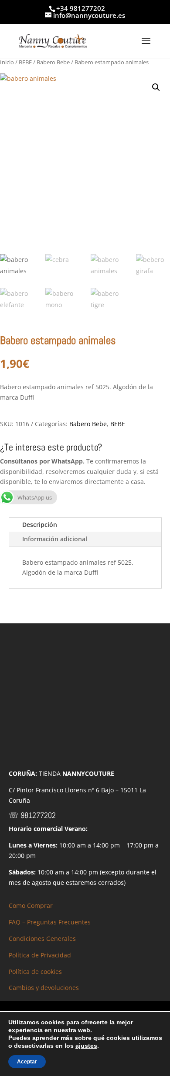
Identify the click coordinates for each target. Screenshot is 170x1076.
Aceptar (27, 1062)
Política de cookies (35, 971)
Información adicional (54, 539)
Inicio (7, 62)
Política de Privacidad (40, 955)
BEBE (25, 62)
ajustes (86, 1045)
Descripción (39, 524)
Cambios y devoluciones (44, 987)
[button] (156, 87)
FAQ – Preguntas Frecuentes (50, 922)
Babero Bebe (53, 62)
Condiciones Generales (42, 938)
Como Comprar (31, 905)
